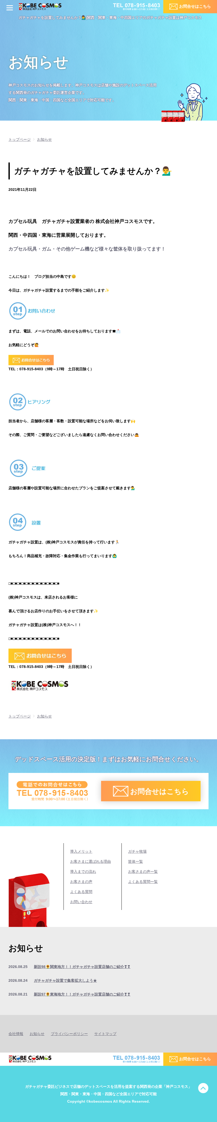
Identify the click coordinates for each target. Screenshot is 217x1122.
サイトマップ (105, 1034)
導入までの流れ (83, 871)
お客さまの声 (81, 881)
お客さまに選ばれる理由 (90, 861)
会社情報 (15, 1034)
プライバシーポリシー (69, 1034)
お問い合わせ (81, 902)
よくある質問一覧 (143, 881)
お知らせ (37, 1034)
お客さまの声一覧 (143, 871)
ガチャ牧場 (137, 851)
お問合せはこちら (195, 6)
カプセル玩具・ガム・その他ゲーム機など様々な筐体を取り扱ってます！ (87, 249)
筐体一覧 (135, 861)
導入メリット (81, 851)
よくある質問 (81, 892)
